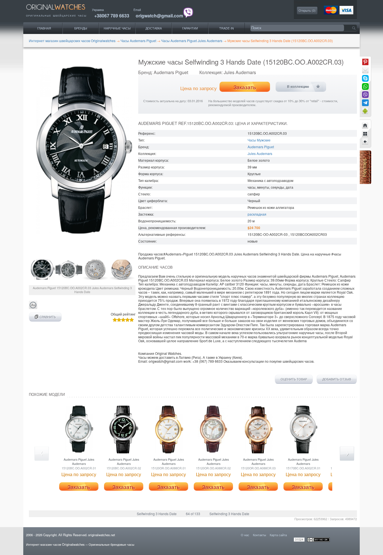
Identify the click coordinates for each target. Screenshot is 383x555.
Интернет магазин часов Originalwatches (55, 544)
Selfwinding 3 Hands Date (157, 513)
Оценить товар (294, 379)
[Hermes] (365, 182)
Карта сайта (278, 535)
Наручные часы (117, 28)
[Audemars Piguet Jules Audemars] (365, 141)
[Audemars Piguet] (365, 133)
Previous (41, 453)
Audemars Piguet (261, 146)
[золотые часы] (33, 307)
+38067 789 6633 (111, 15)
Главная (44, 28)
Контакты (259, 535)
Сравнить (48, 317)
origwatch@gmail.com (159, 15)
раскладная (257, 214)
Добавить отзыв (336, 379)
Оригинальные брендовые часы (111, 544)
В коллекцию (298, 87)
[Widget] (365, 111)
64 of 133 (193, 513)
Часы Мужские (259, 140)
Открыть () (307, 10)
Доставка (154, 28)
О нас (245, 535)
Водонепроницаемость (156, 220)
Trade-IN (226, 28)
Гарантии (190, 28)
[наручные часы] (60, 11)
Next (347, 453)
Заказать (245, 87)
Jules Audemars (260, 153)
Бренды (80, 28)
